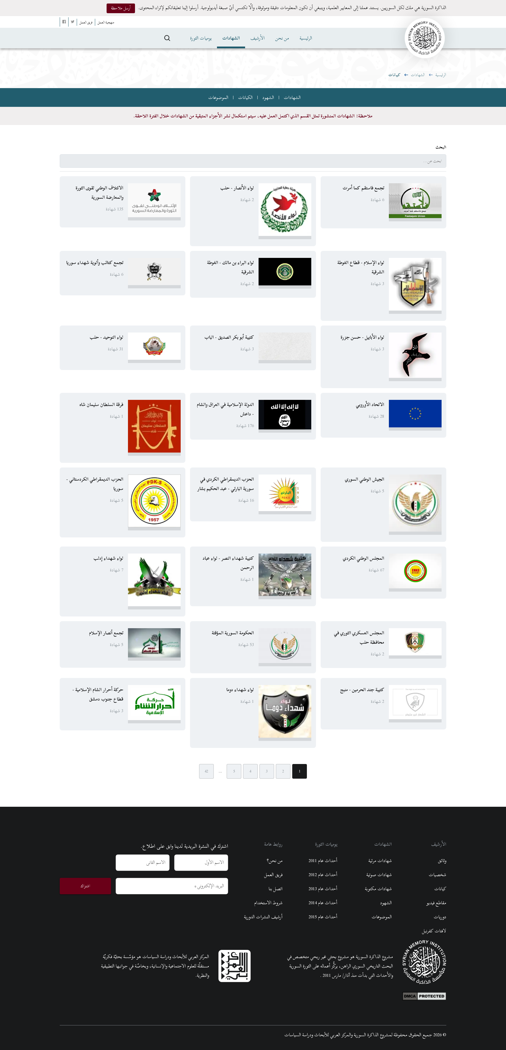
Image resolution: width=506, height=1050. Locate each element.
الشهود (268, 97)
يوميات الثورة (201, 38)
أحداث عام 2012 (323, 874)
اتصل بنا (276, 888)
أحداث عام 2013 (323, 888)
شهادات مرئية (380, 860)
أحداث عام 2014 (323, 902)
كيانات (440, 888)
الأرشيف (257, 38)
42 (206, 771)
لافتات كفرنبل (434, 931)
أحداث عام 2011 (323, 860)
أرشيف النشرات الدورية (263, 916)
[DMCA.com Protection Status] (424, 995)
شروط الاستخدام (268, 902)
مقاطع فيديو (436, 902)
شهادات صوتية (379, 874)
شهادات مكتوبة (378, 888)
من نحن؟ (275, 860)
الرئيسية (306, 38)
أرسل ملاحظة (121, 8)
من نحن (282, 38)
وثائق (442, 860)
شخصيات (437, 874)
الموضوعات (218, 97)
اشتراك (85, 886)
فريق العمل (273, 874)
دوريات (440, 916)
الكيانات (245, 97)
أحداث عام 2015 (323, 916)
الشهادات (231, 38)
